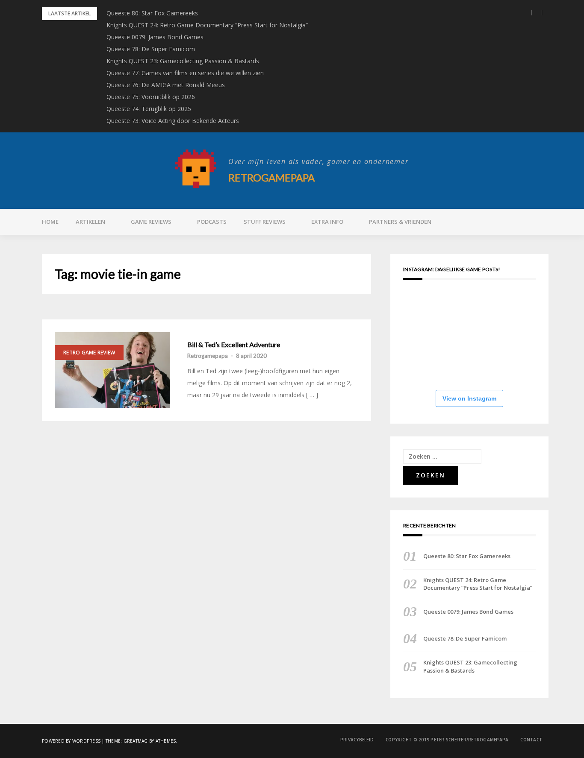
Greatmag (136, 741)
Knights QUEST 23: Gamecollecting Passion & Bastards (182, 61)
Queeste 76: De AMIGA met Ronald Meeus (165, 85)
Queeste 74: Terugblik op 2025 (148, 109)
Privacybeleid (357, 740)
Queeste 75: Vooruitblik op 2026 (150, 97)
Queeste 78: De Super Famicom (150, 49)
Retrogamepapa (271, 177)
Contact (531, 740)
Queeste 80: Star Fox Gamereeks (152, 13)
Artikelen (90, 221)
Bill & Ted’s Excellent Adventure (233, 344)
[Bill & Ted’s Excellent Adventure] (112, 370)
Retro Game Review (89, 352)
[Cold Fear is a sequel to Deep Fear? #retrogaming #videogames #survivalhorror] (423, 313)
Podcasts (212, 221)
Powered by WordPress (71, 741)
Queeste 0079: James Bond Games (155, 37)
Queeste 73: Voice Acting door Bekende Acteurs (172, 121)
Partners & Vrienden (400, 221)
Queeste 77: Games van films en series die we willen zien (185, 73)
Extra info (327, 221)
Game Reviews (151, 221)
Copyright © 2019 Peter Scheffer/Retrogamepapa (447, 740)
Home (50, 221)
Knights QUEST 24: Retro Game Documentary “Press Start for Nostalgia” (207, 25)
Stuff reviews (265, 221)
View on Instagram (469, 398)
